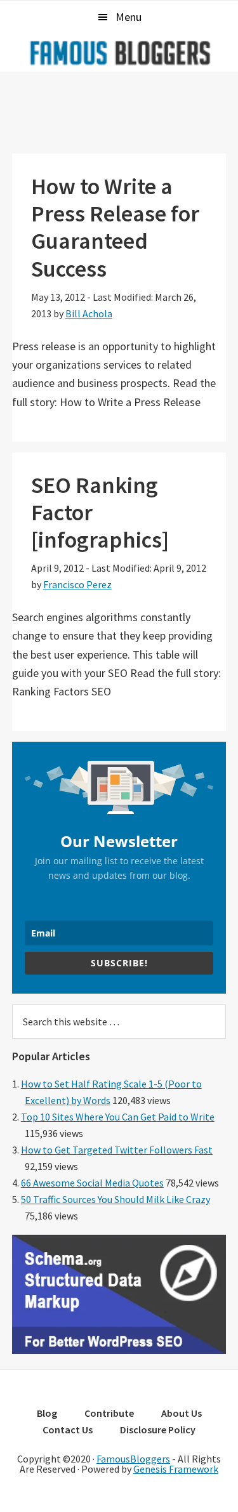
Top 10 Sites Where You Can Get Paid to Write (118, 1116)
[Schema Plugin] (119, 1350)
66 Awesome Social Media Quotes (92, 1182)
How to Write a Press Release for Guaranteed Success (115, 227)
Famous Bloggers (119, 53)
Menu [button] (129, 17)
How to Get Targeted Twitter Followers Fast (117, 1149)
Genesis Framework (175, 1469)
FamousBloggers (133, 1458)
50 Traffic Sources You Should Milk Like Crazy (115, 1199)
